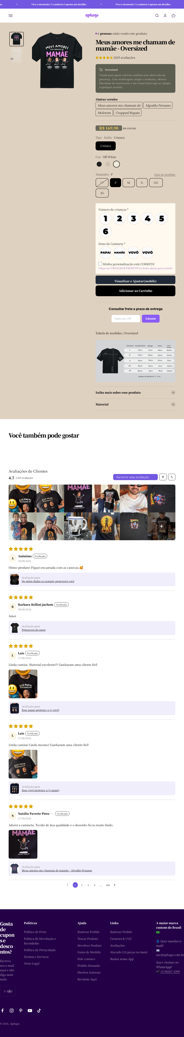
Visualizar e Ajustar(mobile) (135, 281)
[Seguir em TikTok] (39, 1010)
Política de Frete (35, 932)
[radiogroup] (135, 225)
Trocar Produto (87, 939)
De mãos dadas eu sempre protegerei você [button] (48, 581)
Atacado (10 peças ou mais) (129, 952)
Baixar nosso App (122, 959)
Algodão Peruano (158, 105)
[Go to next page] (115, 885)
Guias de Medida (89, 952)
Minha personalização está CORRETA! (128, 264)
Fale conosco (86, 959)
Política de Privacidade (40, 950)
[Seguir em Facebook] (2, 1010)
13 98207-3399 (170, 971)
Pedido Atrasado (88, 965)
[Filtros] (163, 477)
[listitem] (22, 498)
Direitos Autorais (88, 972)
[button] (105, 57)
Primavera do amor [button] (34, 630)
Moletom (104, 112)
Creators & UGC (121, 939)
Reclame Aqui (87, 979)
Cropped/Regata (127, 112)
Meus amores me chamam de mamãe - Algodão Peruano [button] (57, 870)
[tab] (16, 39)
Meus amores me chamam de (119, 105)
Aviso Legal (31, 963)
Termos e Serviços (36, 957)
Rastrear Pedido (88, 932)
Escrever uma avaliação (132, 477)
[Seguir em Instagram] (11, 1010)
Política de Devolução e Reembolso (40, 941)
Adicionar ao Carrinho (135, 291)
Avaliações (117, 945)
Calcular (151, 318)
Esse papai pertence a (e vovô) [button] (40, 710)
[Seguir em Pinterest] (20, 1010)
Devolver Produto (89, 945)
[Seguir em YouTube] (29, 1010)
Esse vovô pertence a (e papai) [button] (40, 790)
